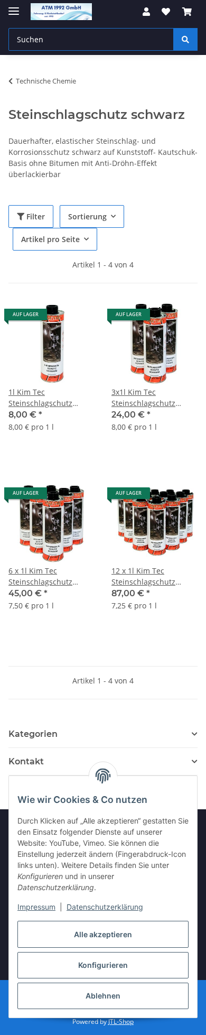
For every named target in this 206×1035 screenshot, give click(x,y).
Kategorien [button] (33, 734)
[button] (146, 11)
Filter (34, 216)
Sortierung (87, 216)
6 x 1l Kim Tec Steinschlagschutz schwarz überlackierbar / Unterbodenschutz (50, 576)
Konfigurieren (103, 964)
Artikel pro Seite (50, 239)
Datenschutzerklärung (105, 906)
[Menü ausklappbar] (13, 6)
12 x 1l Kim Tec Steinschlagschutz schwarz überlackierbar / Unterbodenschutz (153, 576)
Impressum (36, 906)
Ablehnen (103, 995)
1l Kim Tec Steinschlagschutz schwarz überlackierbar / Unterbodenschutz (50, 398)
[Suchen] (185, 39)
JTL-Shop (121, 1021)
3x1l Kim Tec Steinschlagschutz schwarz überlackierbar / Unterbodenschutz (153, 398)
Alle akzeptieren (103, 934)
